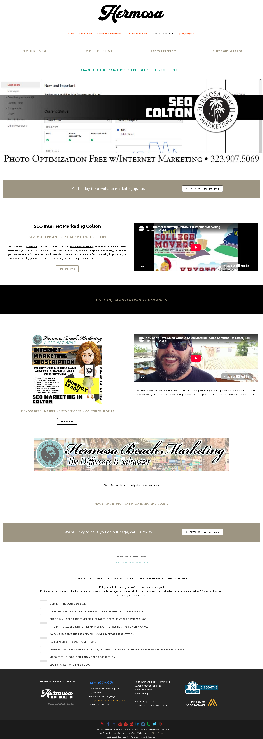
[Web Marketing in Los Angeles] (125, 725)
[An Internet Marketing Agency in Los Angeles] (119, 725)
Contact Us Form (106, 704)
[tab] (131, 603)
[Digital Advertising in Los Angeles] (143, 725)
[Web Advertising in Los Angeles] (154, 725)
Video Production (143, 690)
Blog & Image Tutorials (146, 701)
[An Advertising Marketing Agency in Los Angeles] (108, 725)
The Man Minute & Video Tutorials (151, 705)
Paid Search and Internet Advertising (152, 682)
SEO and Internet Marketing (148, 686)
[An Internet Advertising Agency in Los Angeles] (131, 725)
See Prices (67, 421)
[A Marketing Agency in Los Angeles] (102, 725)
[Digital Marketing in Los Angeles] (114, 725)
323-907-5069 (67, 269)
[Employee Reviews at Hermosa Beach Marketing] (148, 725)
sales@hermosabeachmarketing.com (107, 700)
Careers (92, 704)
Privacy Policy (157, 733)
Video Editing (141, 693)
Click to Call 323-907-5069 (202, 189)
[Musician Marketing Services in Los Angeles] (137, 725)
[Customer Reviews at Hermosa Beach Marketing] (160, 725)
